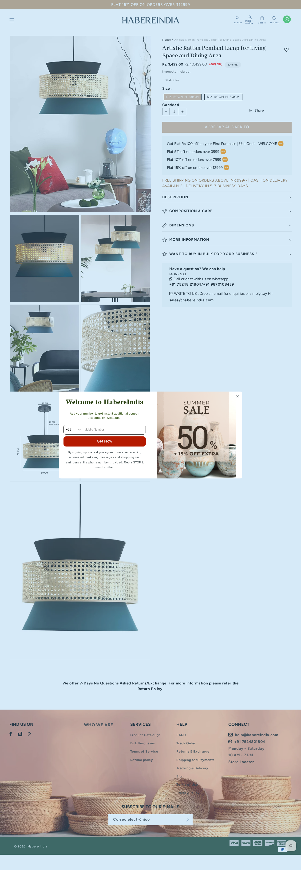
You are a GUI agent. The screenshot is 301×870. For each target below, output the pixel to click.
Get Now (104, 441)
